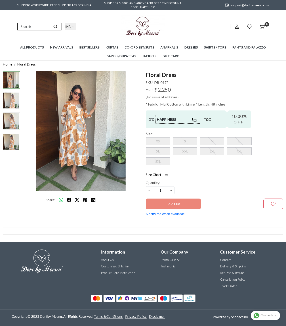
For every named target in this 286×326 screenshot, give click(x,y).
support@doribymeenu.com (249, 5)
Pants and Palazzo (249, 47)
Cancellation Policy (232, 279)
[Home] (143, 26)
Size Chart (154, 174)
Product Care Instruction (118, 273)
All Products (32, 47)
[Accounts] (237, 26)
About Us (107, 260)
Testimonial (168, 266)
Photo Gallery (170, 260)
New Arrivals (61, 47)
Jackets (149, 56)
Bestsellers (89, 47)
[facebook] (69, 200)
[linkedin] (93, 200)
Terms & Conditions (108, 316)
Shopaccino (239, 317)
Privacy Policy (136, 316)
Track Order (228, 286)
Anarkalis (169, 47)
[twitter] (77, 200)
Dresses (191, 47)
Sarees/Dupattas (121, 56)
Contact (225, 260)
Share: (50, 200)
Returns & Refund (232, 273)
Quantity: (153, 182)
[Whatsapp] (61, 200)
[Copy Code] (194, 119)
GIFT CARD (170, 56)
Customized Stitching (115, 266)
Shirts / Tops (215, 47)
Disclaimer (157, 316)
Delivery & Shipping (233, 266)
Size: (149, 133)
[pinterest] (85, 200)
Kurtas (112, 47)
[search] (55, 26)
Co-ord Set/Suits (139, 47)
